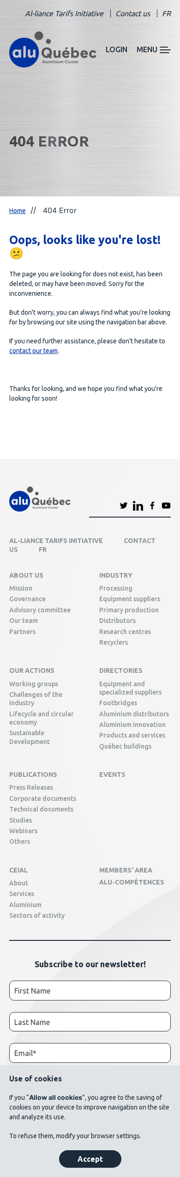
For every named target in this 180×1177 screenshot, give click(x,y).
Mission (20, 588)
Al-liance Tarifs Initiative (64, 13)
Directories (121, 670)
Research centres (125, 631)
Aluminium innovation (132, 724)
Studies (20, 820)
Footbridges (118, 703)
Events (112, 774)
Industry (115, 575)
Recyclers (113, 642)
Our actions (31, 670)
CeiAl (18, 870)
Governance (27, 599)
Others (19, 841)
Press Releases (31, 787)
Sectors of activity (37, 915)
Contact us (132, 13)
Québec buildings (125, 746)
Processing (115, 588)
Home (17, 210)
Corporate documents (42, 798)
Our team (23, 620)
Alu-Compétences (131, 882)
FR (166, 13)
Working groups (33, 684)
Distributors (117, 620)
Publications (33, 774)
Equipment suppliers (129, 599)
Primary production (129, 610)
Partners (22, 631)
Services (21, 893)
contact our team (33, 350)
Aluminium (25, 905)
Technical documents (41, 809)
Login (116, 49)
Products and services (132, 735)
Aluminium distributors (134, 714)
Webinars (23, 831)
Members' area (125, 870)
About (18, 883)
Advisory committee (40, 610)
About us (26, 575)
